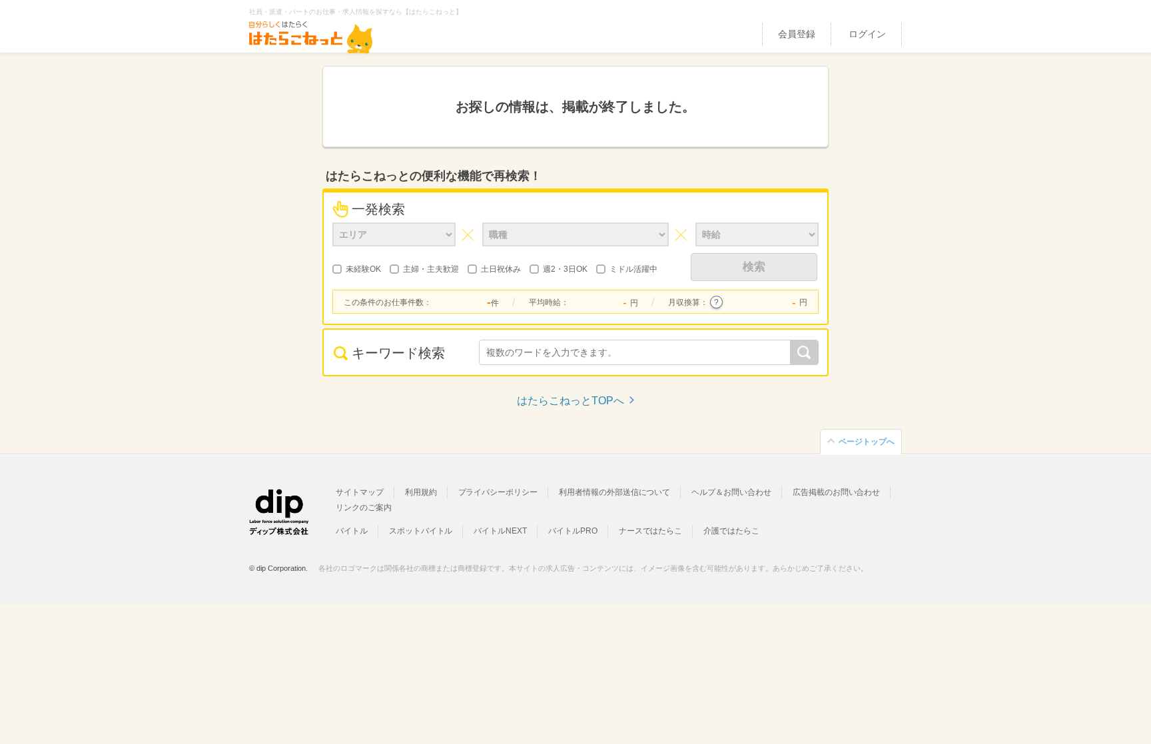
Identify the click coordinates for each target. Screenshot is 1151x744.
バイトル (352, 531)
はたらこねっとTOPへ (570, 400)
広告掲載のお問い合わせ (836, 492)
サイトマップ (360, 492)
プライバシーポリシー (498, 492)
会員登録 (796, 34)
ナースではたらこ (651, 531)
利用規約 (421, 492)
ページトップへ (867, 441)
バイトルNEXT (500, 531)
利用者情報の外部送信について (614, 492)
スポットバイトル (421, 531)
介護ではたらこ (731, 531)
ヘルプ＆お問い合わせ (731, 492)
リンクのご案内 (364, 507)
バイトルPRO (572, 531)
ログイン (867, 34)
